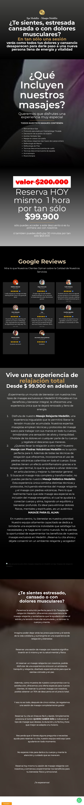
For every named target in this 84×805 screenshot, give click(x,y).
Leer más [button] (68, 301)
